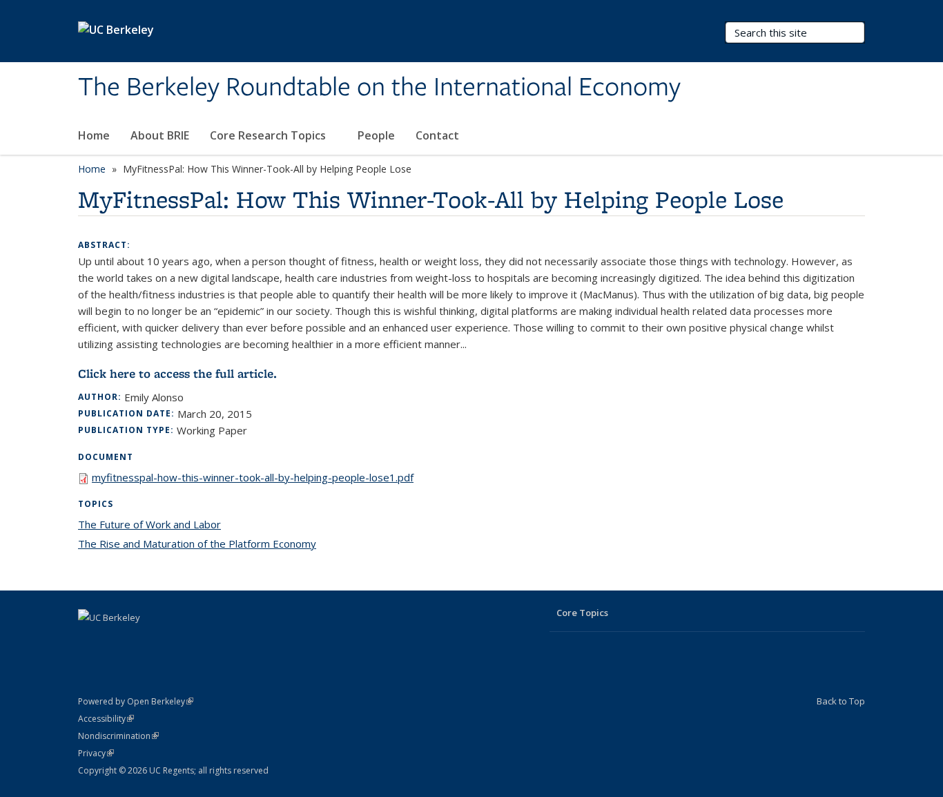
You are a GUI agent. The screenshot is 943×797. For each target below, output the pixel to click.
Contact (437, 135)
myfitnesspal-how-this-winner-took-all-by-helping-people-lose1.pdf (253, 477)
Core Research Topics (269, 135)
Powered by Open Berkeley (135, 701)
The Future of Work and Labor (149, 524)
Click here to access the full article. (177, 373)
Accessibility (106, 718)
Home (94, 135)
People (376, 135)
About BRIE (159, 135)
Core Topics (582, 612)
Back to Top (841, 701)
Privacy (96, 753)
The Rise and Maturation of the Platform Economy (197, 543)
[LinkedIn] (90, 641)
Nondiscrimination (118, 736)
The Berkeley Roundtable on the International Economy (379, 87)
